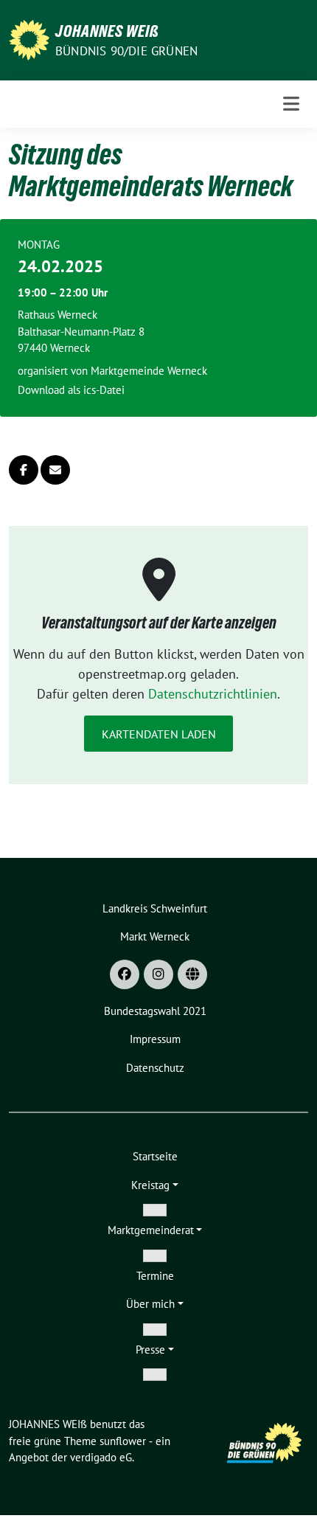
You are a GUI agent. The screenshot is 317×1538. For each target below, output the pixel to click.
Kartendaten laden (159, 734)
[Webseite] (192, 974)
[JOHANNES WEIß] (29, 38)
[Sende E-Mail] (55, 470)
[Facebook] (124, 974)
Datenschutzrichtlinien (212, 693)
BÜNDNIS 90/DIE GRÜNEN (126, 51)
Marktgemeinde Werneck (149, 371)
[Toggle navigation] (291, 103)
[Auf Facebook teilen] (23, 470)
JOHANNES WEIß (107, 31)
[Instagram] (158, 974)
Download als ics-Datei (71, 390)
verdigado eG (101, 1457)
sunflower (123, 1441)
